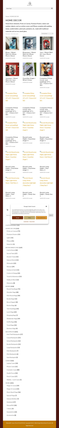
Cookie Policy (26, 221)
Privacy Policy (32, 221)
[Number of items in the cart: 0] (7, 210)
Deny (29, 217)
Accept (17, 217)
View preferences (41, 217)
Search (51, 215)
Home (7, 16)
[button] (46, 206)
